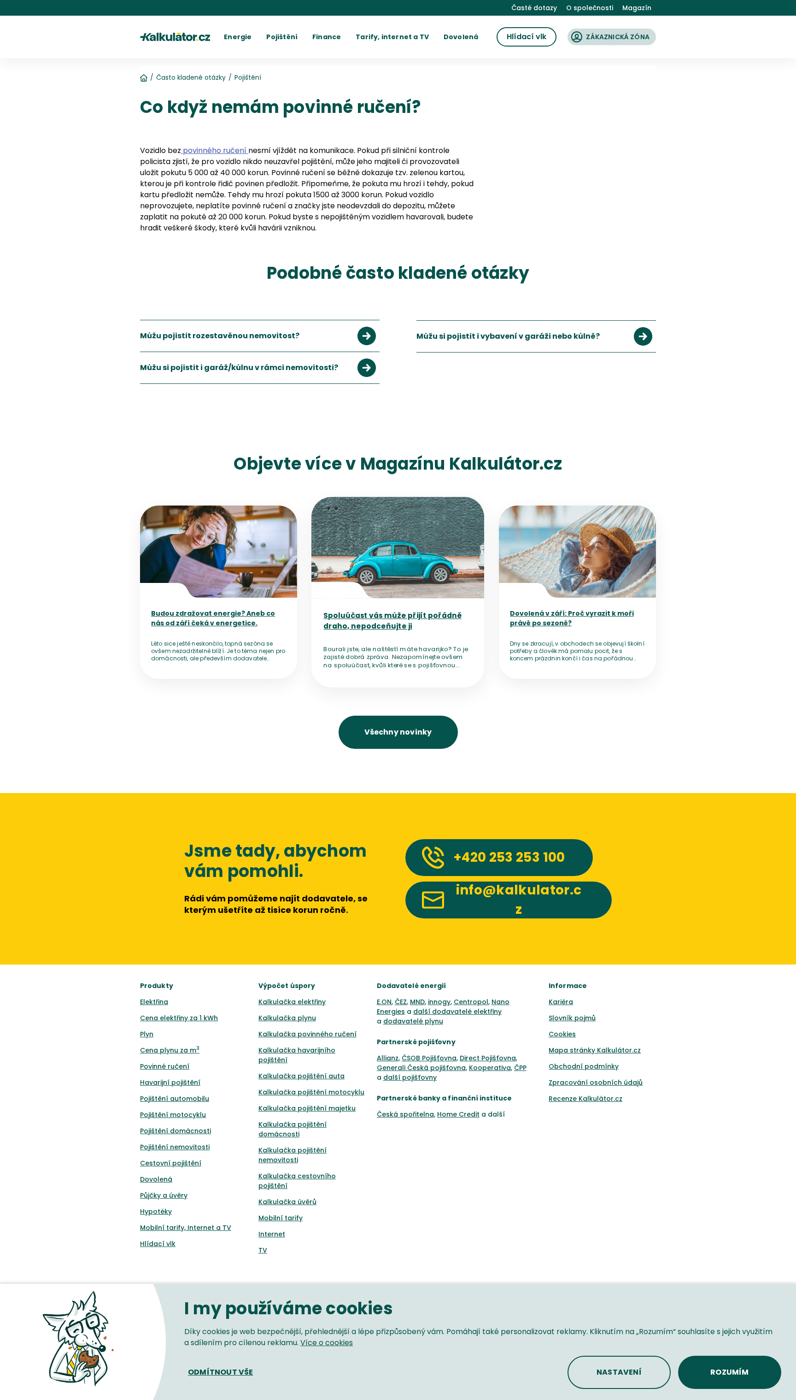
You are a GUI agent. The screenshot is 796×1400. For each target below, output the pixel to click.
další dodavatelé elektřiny (457, 1011)
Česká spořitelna (405, 1114)
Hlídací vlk (158, 1243)
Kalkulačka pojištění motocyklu (311, 1092)
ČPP (520, 1067)
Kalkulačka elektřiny (292, 1001)
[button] (238, 36)
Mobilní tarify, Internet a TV (185, 1227)
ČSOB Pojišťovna (429, 1058)
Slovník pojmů (572, 1018)
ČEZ (401, 1001)
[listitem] (260, 336)
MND (417, 1001)
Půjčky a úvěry (163, 1195)
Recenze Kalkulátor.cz (585, 1098)
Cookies (562, 1034)
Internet (271, 1234)
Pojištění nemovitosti (175, 1147)
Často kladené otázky (191, 77)
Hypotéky (156, 1211)
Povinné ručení (164, 1066)
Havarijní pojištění (170, 1082)
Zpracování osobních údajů (596, 1082)
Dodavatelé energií (411, 985)
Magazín (636, 7)
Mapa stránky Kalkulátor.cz (595, 1050)
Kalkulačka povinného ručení (307, 1034)
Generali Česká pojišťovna (421, 1067)
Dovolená (156, 1179)
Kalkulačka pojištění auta (301, 1076)
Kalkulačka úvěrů (287, 1201)
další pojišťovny (410, 1077)
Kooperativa (490, 1067)
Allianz (387, 1058)
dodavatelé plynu (413, 1021)
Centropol (471, 1001)
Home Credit (458, 1114)
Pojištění (247, 77)
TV (262, 1250)
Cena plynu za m (169, 1050)
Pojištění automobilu (174, 1098)
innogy (439, 1001)
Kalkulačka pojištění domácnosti (292, 1129)
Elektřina (154, 1001)
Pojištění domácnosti (175, 1130)
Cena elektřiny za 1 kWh (179, 1018)
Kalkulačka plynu (287, 1018)
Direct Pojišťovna (488, 1058)
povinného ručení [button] (214, 150)
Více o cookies (326, 1342)
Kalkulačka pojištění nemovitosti (292, 1155)
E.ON (384, 1001)
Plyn (146, 1034)
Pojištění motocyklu (173, 1114)
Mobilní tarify (280, 1218)
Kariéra (561, 1001)
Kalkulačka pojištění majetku (307, 1108)
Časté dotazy (534, 7)
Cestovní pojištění (170, 1163)
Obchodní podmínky (584, 1066)
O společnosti (589, 7)
